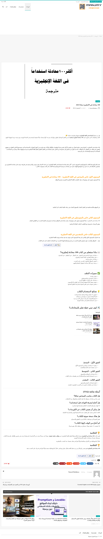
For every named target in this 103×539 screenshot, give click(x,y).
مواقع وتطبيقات (13, 6)
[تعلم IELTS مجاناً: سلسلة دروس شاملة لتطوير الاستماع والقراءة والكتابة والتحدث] (96, 316)
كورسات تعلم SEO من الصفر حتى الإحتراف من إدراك (16, 482)
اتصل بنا (78, 1)
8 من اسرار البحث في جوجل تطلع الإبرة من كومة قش (81, 454)
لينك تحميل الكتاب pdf (51, 244)
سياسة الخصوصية (85, 1)
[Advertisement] (51, 22)
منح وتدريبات (21, 6)
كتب (6, 6)
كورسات (28, 6)
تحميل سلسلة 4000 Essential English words (89, 482)
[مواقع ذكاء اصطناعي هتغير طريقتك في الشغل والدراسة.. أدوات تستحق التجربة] (96, 330)
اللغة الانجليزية (93, 458)
